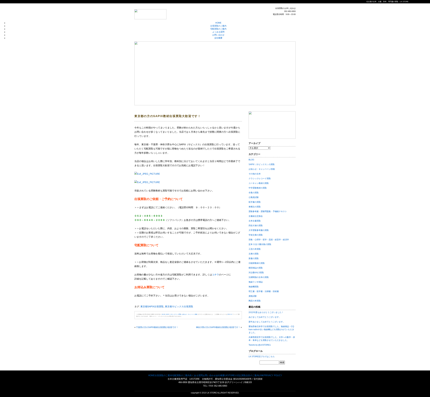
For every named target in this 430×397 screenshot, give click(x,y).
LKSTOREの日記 (233, 375)
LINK (261, 375)
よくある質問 (218, 32)
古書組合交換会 (256, 216)
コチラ (215, 274)
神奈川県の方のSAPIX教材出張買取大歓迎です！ (218, 327)
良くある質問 (196, 375)
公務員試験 (254, 197)
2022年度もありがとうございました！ (266, 312)
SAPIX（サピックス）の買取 (173, 314)
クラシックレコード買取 (260, 178)
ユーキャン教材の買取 (259, 183)
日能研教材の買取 (257, 263)
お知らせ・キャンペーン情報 (189, 314)
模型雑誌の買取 (256, 268)
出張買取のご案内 (218, 26)
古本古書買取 (255, 221)
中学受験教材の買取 (258, 188)
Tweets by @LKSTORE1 (260, 345)
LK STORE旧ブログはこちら (262, 356)
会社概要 (218, 38)
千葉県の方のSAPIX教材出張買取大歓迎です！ (157, 327)
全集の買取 (254, 192)
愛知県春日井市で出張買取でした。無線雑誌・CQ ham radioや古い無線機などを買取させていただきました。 (271, 329)
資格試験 (253, 296)
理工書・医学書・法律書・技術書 (264, 291)
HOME (218, 23)
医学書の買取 (255, 202)
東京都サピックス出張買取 (179, 306)
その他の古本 (255, 174)
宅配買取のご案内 (218, 29)
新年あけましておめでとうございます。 (267, 322)
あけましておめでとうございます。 (265, 317)
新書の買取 (254, 258)
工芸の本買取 (255, 249)
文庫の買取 (254, 254)
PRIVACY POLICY (273, 375)
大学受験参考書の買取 (259, 230)
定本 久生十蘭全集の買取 (260, 244)
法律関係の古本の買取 (259, 277)
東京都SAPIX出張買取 (152, 306)
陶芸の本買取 (255, 301)
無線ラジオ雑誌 (256, 282)
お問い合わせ (218, 35)
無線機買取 (254, 286)
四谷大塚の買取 (256, 225)
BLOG (163, 314)
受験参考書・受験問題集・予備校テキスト (268, 211)
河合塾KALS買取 (256, 272)
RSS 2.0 (230, 314)
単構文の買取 (255, 207)
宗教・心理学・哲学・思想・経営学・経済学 (269, 239)
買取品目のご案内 (250, 375)
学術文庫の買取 (256, 235)
